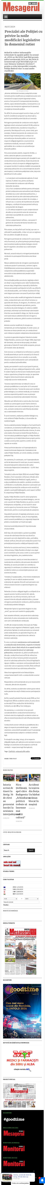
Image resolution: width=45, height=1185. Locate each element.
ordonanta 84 (20, 751)
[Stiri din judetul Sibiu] (21, 6)
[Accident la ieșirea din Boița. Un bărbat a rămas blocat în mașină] (34, 778)
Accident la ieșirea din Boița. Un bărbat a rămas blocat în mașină (34, 794)
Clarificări (12, 751)
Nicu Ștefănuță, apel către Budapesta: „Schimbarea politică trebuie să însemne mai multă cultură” (22, 801)
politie (27, 751)
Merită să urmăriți (10, 911)
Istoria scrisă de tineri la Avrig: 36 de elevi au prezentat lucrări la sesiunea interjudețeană (9, 799)
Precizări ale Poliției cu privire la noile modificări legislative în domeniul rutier (23, 37)
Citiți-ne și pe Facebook (12, 832)
